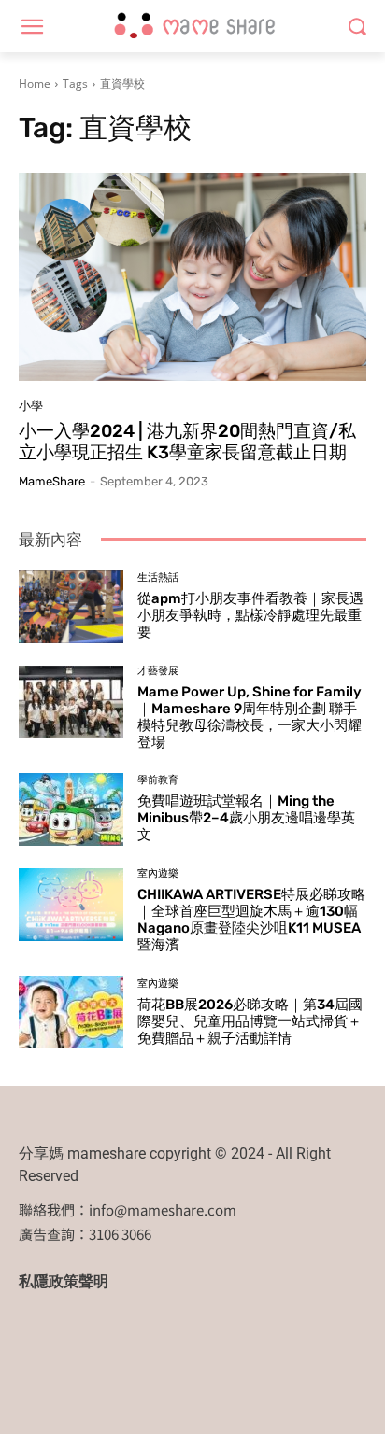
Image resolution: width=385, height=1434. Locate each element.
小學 (31, 406)
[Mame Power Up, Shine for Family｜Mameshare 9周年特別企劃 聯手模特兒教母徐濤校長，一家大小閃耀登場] (71, 702)
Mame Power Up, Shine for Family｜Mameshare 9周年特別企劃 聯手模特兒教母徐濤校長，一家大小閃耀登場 (249, 717)
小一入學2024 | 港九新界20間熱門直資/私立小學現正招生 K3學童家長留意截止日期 (187, 441)
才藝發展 (157, 671)
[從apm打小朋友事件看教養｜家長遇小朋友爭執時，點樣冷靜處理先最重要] (71, 606)
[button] (357, 26)
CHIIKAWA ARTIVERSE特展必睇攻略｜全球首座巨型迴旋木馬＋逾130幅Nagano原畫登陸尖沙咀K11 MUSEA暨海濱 (251, 919)
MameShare (52, 481)
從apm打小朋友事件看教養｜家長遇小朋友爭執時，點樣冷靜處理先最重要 (250, 615)
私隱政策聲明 (63, 1281)
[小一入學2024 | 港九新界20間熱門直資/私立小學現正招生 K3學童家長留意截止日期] (192, 277)
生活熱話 (157, 577)
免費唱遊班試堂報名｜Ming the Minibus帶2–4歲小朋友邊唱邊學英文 (246, 818)
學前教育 (157, 780)
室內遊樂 (157, 873)
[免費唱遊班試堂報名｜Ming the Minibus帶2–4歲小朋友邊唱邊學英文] (71, 809)
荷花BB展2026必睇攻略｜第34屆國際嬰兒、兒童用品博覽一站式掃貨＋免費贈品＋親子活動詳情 (250, 1021)
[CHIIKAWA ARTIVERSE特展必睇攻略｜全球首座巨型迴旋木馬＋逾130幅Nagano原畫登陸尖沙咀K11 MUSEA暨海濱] (71, 904)
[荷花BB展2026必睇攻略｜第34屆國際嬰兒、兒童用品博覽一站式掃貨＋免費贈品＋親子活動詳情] (71, 1012)
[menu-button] (32, 27)
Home (34, 83)
